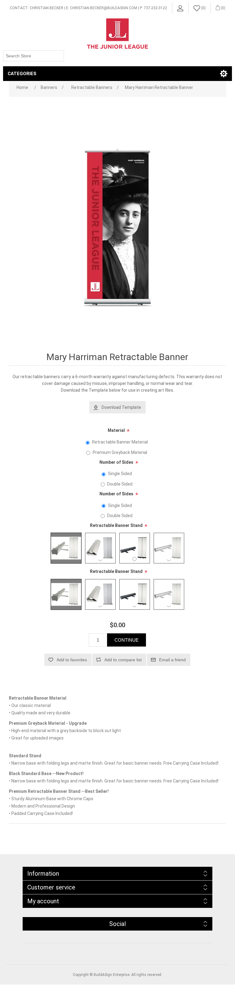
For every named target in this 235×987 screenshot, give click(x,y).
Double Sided (119, 484)
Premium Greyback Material (120, 452)
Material (116, 430)
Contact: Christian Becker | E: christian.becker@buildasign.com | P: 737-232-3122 (88, 8)
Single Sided (120, 473)
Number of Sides (116, 462)
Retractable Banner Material (120, 442)
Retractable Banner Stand (116, 525)
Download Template (121, 407)
